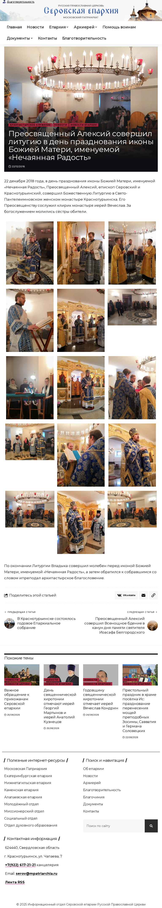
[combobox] (113, 825)
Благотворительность (20, 1)
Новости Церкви (18, 684)
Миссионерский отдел (24, 811)
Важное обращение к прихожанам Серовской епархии (16, 699)
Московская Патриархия (25, 769)
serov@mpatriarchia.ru (36, 874)
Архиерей (92, 783)
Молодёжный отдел (21, 804)
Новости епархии (84, 125)
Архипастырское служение (30, 125)
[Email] (143, 595)
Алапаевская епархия (23, 797)
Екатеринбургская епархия (28, 776)
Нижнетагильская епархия (27, 783)
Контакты (91, 811)
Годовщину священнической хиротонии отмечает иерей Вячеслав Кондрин (100, 699)
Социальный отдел (21, 818)
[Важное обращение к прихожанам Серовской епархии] (21, 674)
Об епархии (93, 769)
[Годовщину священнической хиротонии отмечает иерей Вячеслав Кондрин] (100, 674)
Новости (60, 125)
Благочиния (94, 797)
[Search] (151, 825)
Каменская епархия (21, 790)
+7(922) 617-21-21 (20, 865)
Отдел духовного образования (30, 825)
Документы (93, 804)
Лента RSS (15, 882)
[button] (153, 595)
